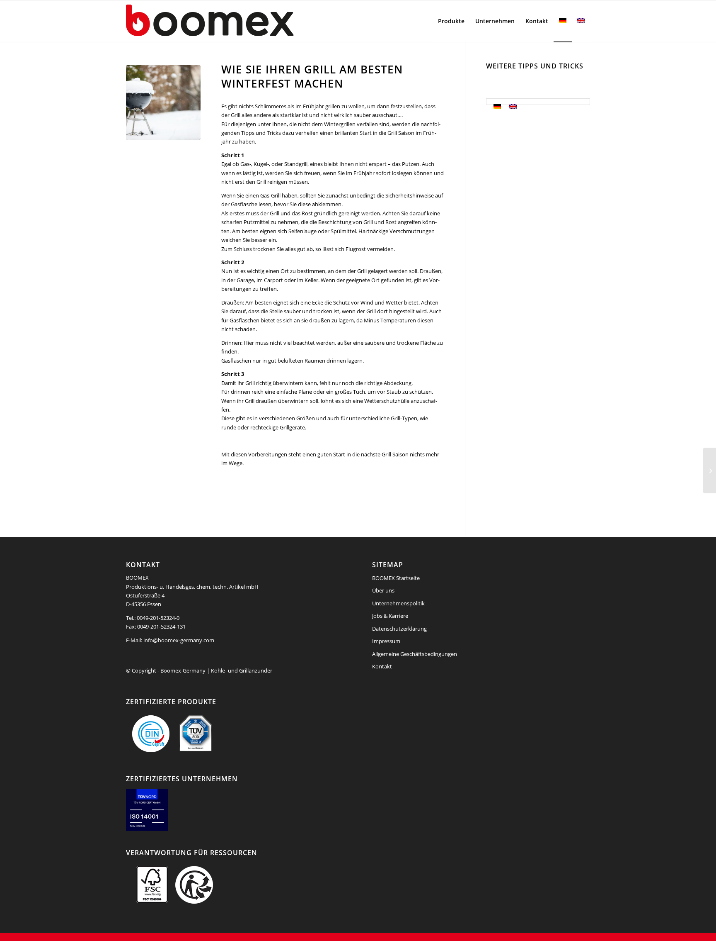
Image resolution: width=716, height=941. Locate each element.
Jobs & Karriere (390, 615)
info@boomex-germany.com (178, 640)
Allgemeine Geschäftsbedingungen (414, 654)
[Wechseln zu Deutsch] (497, 107)
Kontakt (382, 666)
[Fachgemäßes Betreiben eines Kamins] (709, 470)
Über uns (383, 590)
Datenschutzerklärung (399, 628)
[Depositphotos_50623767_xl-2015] (163, 102)
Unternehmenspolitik (398, 603)
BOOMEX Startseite (396, 578)
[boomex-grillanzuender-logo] (229, 21)
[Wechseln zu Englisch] (581, 21)
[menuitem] (451, 21)
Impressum (386, 641)
